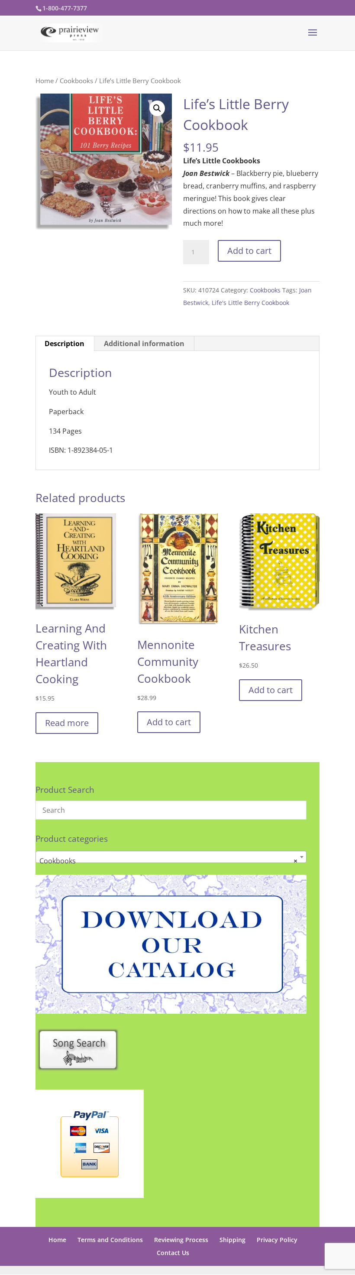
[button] (157, 108)
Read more (67, 723)
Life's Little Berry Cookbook (250, 302)
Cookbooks (76, 80)
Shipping (232, 1240)
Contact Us (173, 1253)
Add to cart (249, 250)
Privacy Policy (277, 1240)
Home (45, 80)
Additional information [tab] (144, 343)
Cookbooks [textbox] (168, 861)
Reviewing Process (181, 1240)
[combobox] (171, 857)
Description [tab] (64, 343)
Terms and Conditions (110, 1240)
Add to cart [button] (169, 722)
